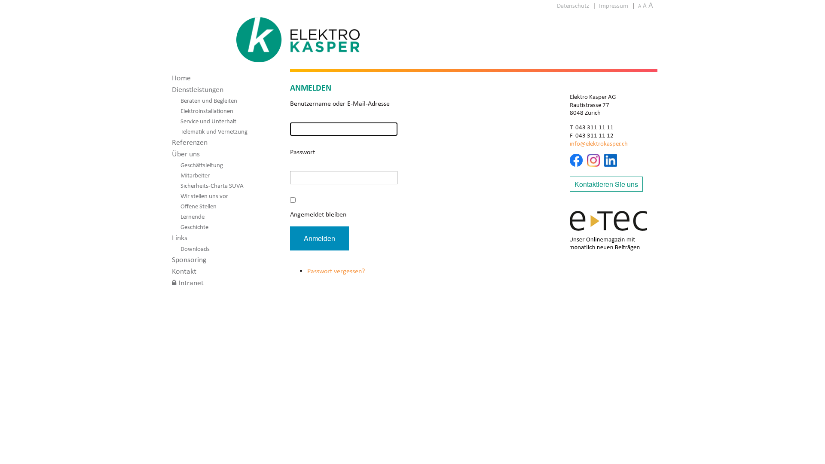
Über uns (186, 154)
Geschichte (194, 227)
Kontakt (184, 271)
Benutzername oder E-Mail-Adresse (340, 103)
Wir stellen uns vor (204, 196)
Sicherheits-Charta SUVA (212, 185)
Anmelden (319, 238)
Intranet (191, 282)
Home (181, 77)
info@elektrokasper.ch (599, 143)
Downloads (195, 249)
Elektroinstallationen (206, 111)
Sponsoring (189, 259)
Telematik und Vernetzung (214, 131)
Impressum (613, 5)
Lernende (192, 216)
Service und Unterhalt (208, 121)
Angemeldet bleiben (318, 214)
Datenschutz (573, 5)
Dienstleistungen (197, 89)
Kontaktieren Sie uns (606, 184)
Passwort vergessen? (336, 271)
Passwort (302, 152)
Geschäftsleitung (201, 165)
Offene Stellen (198, 206)
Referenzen (190, 142)
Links (179, 237)
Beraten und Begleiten (208, 100)
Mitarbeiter (195, 175)
